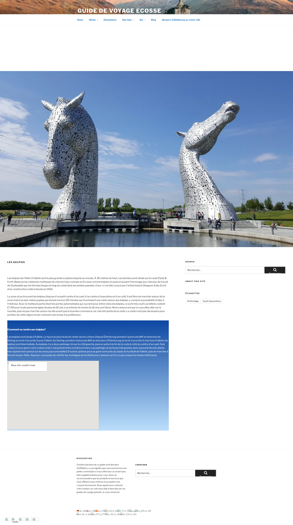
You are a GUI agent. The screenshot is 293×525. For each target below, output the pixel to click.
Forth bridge (193, 301)
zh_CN (132, 514)
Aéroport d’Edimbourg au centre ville (181, 19)
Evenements (110, 19)
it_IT (126, 511)
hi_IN (114, 511)
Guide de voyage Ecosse (119, 10)
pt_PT (102, 514)
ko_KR (147, 511)
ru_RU (117, 514)
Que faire (127, 19)
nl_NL (88, 514)
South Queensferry (212, 301)
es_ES (101, 511)
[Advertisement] (146, 48)
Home (80, 19)
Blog (153, 19)
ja (134, 511)
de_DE (82, 511)
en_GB (91, 511)
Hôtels (92, 19)
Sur (141, 19)
